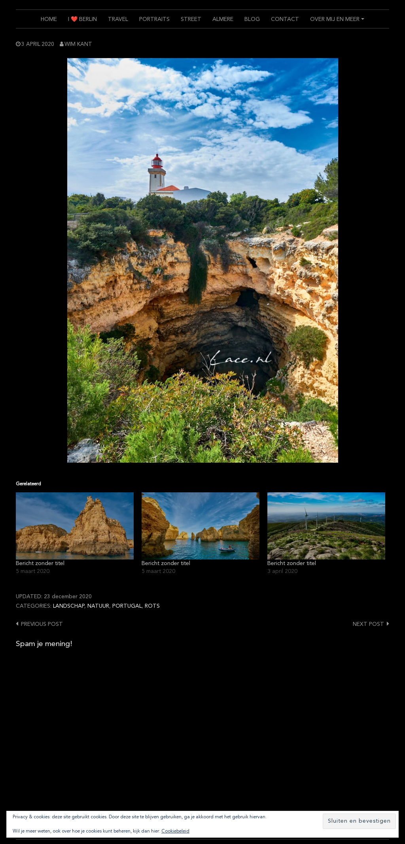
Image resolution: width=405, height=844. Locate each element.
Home (49, 19)
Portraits (154, 19)
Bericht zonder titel (40, 563)
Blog (252, 19)
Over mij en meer (338, 22)
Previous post (42, 624)
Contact (285, 19)
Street (191, 19)
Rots (152, 606)
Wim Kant (78, 44)
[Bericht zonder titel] (75, 526)
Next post (368, 624)
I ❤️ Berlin (82, 19)
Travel (118, 19)
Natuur (98, 606)
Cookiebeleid (175, 831)
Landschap (68, 606)
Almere (222, 19)
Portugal (127, 606)
